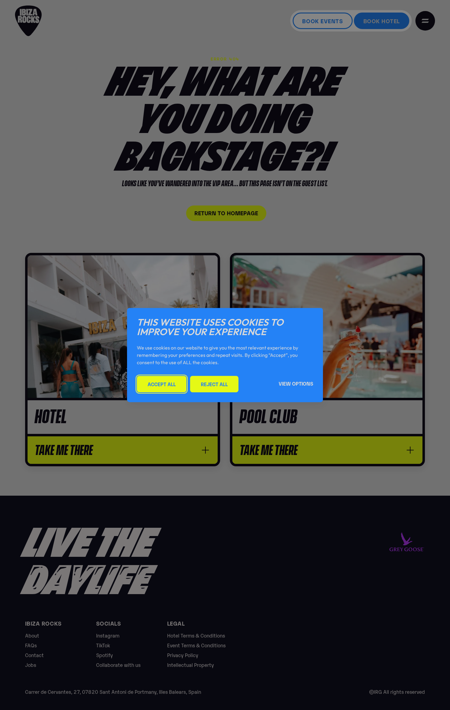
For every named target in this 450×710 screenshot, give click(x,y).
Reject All (214, 384)
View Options (296, 383)
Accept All (162, 384)
